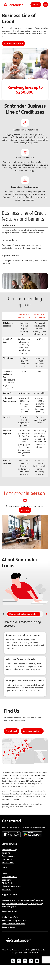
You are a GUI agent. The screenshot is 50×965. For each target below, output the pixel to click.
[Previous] (3, 614)
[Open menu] (45, 4)
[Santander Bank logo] (13, 4)
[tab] (23, 614)
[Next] (46, 614)
